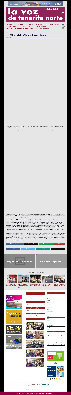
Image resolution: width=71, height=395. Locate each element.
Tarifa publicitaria (42, 28)
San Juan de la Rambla (50, 325)
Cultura (25, 26)
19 (53, 342)
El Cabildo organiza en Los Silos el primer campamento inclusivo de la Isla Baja (11, 285)
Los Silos (7, 32)
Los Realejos (48, 316)
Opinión (32, 26)
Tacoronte (48, 329)
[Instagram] (63, 27)
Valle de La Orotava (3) (38, 24)
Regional (16, 26)
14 (58, 340)
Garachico (48, 302)
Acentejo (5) (54, 24)
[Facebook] (63, 24)
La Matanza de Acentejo (50, 311)
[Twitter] (63, 26)
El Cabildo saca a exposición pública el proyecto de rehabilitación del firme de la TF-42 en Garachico (47, 285)
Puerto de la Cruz (49, 323)
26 (53, 344)
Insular (9, 26)
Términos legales (30, 298)
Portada (9, 24)
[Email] (63, 28)
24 (48, 344)
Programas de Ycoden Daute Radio (19, 28)
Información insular (49, 305)
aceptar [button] (48, 393)
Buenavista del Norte (49, 295)
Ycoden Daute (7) (20, 24)
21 (58, 342)
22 (61, 342)
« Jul (47, 349)
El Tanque (48, 300)
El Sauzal (48, 298)
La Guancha (48, 309)
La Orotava (48, 313)
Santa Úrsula (48, 327)
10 (48, 340)
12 (53, 340)
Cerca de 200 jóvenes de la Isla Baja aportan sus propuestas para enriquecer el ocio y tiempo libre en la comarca (59, 285)
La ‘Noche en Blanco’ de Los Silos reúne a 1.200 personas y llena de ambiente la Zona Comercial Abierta (35, 285)
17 (48, 342)
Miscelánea (41, 26)
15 (61, 340)
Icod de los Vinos (49, 304)
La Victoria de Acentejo (50, 314)
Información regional (49, 307)
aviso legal (52, 393)
